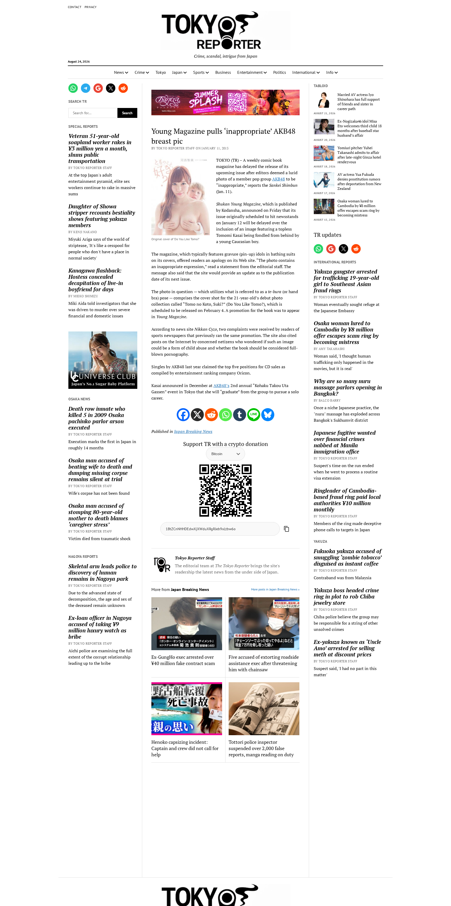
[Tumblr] (239, 414)
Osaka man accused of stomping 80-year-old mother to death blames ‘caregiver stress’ (98, 515)
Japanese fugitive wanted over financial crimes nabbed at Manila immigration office (345, 442)
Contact (75, 7)
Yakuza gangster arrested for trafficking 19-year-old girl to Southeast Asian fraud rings (346, 280)
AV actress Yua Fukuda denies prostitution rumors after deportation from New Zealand (359, 181)
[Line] (253, 414)
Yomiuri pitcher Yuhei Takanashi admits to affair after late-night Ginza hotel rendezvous (359, 155)
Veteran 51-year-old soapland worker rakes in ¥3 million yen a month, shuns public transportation (99, 148)
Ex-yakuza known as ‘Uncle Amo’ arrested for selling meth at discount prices (347, 648)
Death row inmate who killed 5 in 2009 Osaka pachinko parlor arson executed (96, 418)
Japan (177, 72)
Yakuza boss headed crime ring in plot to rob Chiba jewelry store (346, 596)
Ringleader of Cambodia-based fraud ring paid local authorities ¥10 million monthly (347, 499)
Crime (140, 72)
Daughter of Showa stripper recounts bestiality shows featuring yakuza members (101, 215)
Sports (199, 72)
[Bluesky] (267, 414)
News (119, 72)
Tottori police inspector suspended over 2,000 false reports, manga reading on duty (261, 748)
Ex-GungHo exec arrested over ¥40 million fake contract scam (183, 660)
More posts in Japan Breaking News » (275, 589)
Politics (279, 72)
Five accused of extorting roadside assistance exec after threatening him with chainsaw (264, 663)
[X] (197, 414)
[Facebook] (183, 414)
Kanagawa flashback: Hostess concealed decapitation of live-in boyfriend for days (95, 279)
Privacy (91, 7)
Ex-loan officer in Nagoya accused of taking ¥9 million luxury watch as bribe (100, 627)
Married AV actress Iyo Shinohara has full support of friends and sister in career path (358, 101)
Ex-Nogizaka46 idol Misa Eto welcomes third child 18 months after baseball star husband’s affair (359, 128)
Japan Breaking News (193, 431)
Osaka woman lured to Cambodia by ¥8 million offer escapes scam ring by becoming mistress (358, 208)
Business (223, 72)
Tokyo (161, 72)
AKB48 (278, 179)
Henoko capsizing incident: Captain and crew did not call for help (184, 748)
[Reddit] (211, 414)
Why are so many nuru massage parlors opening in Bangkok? (348, 387)
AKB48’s (221, 385)
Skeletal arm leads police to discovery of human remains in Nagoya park (102, 572)
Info (330, 72)
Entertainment (250, 72)
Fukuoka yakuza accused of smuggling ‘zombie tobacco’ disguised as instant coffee (347, 557)
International (304, 72)
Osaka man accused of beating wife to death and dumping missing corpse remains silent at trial (100, 469)
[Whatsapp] (225, 414)
